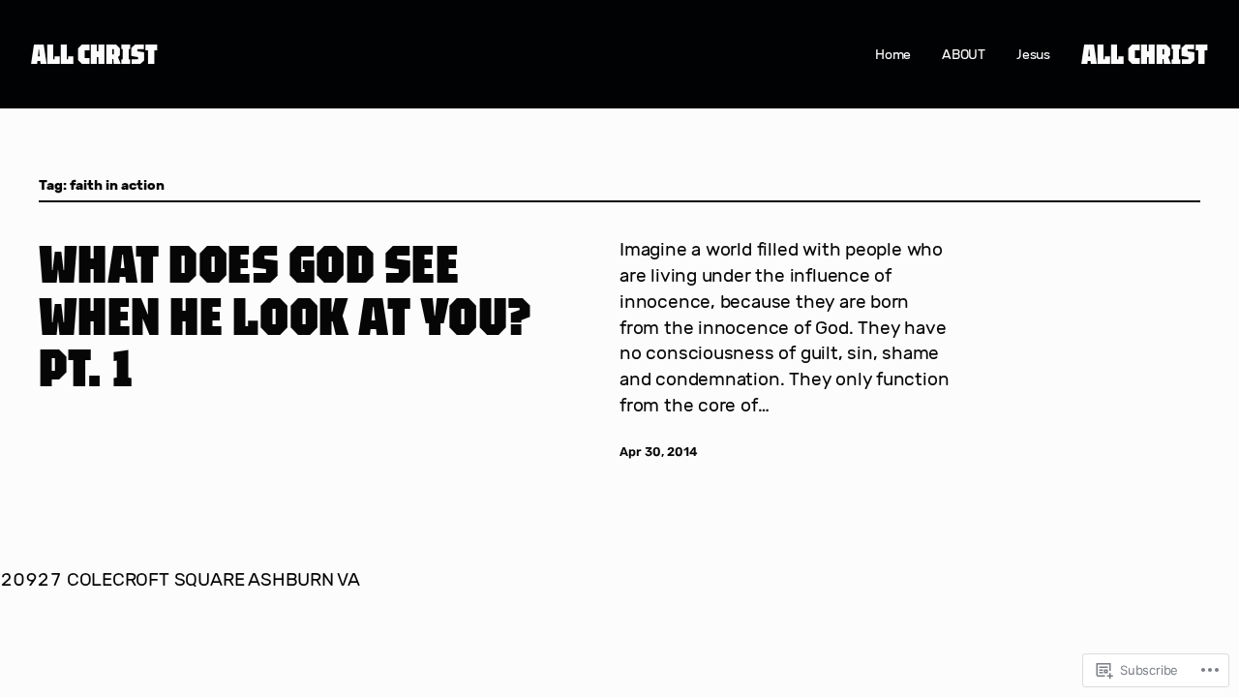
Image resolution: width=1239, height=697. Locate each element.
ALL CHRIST (94, 54)
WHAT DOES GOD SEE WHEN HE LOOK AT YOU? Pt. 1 (285, 315)
